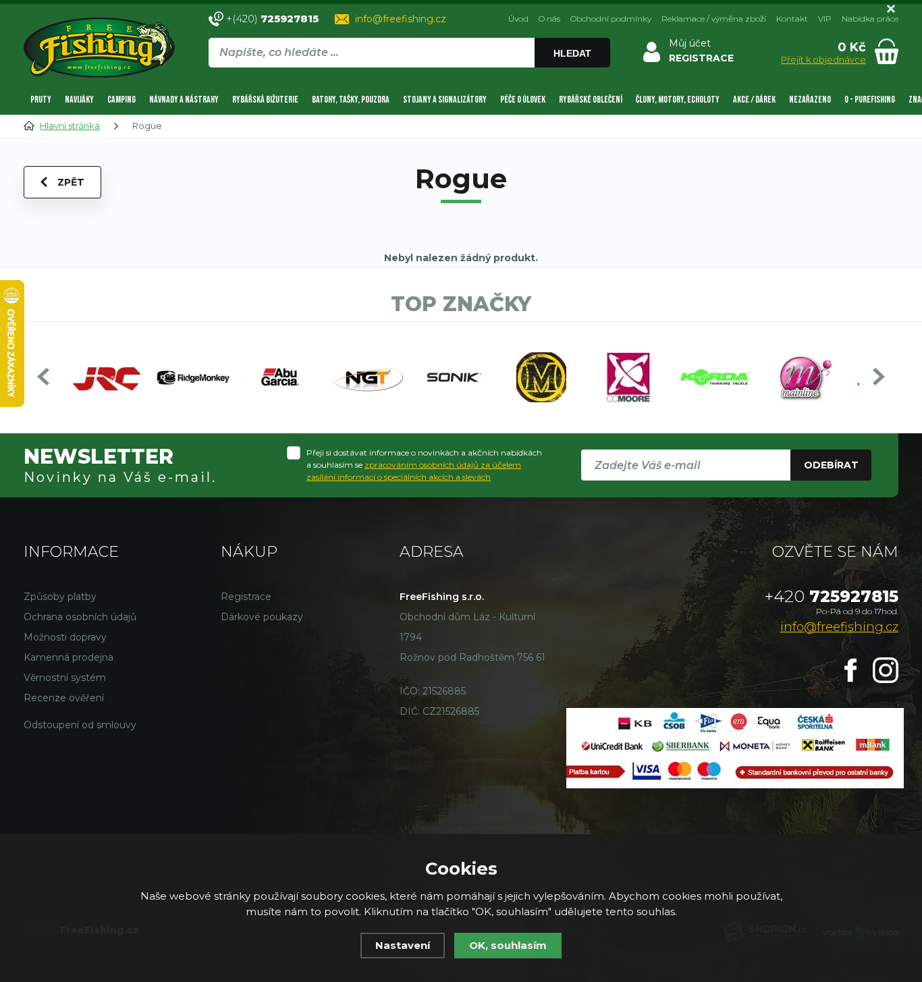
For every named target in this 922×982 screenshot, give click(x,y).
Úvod (518, 18)
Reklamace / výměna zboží (713, 18)
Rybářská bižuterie (265, 99)
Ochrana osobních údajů (80, 617)
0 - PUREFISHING (869, 99)
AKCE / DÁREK (754, 99)
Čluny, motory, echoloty (678, 99)
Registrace (246, 597)
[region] (409, 82)
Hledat (572, 53)
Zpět (70, 182)
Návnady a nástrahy (184, 99)
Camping (121, 99)
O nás (549, 18)
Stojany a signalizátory (445, 99)
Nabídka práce (870, 18)
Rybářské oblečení (590, 99)
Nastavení (402, 945)
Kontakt (792, 18)
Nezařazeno (810, 99)
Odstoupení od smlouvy (80, 725)
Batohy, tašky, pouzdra (350, 99)
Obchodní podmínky (610, 18)
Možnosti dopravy (65, 637)
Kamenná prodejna (68, 657)
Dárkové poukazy (262, 617)
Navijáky (79, 99)
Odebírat (831, 465)
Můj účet (690, 43)
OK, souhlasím (508, 945)
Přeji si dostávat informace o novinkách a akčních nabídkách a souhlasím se (424, 464)
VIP (825, 18)
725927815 (831, 596)
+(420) (272, 18)
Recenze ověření (64, 698)
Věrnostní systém (65, 678)
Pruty (40, 99)
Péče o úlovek (522, 99)
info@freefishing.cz (400, 19)
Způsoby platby (60, 597)
